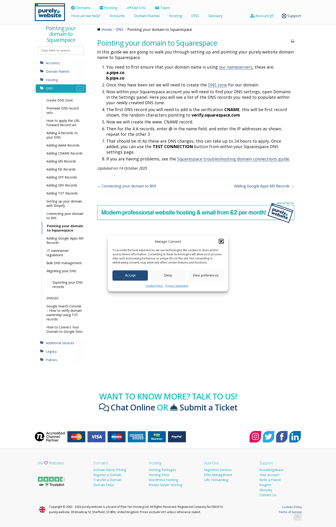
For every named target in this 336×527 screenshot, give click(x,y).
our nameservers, (236, 67)
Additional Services (60, 343)
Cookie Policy (154, 286)
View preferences (206, 275)
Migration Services (218, 470)
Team (164, 7)
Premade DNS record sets (62, 110)
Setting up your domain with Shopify (64, 203)
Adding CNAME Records (64, 153)
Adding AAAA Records (63, 145)
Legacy (51, 351)
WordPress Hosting (163, 480)
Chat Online (132, 407)
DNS (195, 15)
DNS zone (217, 85)
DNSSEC (52, 298)
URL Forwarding (216, 480)
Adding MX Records (61, 161)
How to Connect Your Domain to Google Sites (64, 329)
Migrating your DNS (61, 271)
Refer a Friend (269, 480)
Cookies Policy (292, 507)
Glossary (215, 15)
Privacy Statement (176, 286)
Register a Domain (107, 475)
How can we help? (86, 15)
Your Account (269, 475)
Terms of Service (290, 512)
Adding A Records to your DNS (62, 135)
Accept (130, 275)
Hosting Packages (162, 470)
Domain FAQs (103, 485)
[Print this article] (292, 41)
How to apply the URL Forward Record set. (63, 122)
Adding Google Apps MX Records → (264, 186)
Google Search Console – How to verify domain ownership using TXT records (64, 312)
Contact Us (267, 495)
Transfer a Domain (107, 480)
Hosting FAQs (159, 475)
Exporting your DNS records (68, 284)
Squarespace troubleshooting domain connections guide (233, 159)
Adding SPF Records (61, 177)
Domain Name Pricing (109, 470)
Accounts (117, 15)
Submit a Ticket (207, 407)
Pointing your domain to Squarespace (65, 228)
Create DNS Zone (59, 100)
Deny (168, 275)
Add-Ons (138, 7)
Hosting (110, 7)
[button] (221, 241)
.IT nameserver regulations (57, 252)
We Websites (51, 463)
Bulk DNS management (64, 263)
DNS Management (218, 475)
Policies (51, 360)
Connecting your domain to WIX (64, 215)
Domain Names (147, 15)
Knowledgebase (271, 470)
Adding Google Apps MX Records (64, 240)
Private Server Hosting (165, 485)
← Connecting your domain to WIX (126, 186)
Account (262, 15)
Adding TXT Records (62, 193)
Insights (265, 485)
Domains (83, 7)
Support (293, 15)
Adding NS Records (61, 169)
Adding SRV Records (61, 185)
